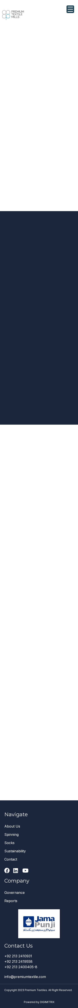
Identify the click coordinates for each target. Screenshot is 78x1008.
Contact (10, 859)
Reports (10, 901)
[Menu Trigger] (70, 9)
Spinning (11, 834)
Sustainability (15, 851)
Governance (14, 892)
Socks (9, 843)
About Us (12, 826)
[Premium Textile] (13, 15)
